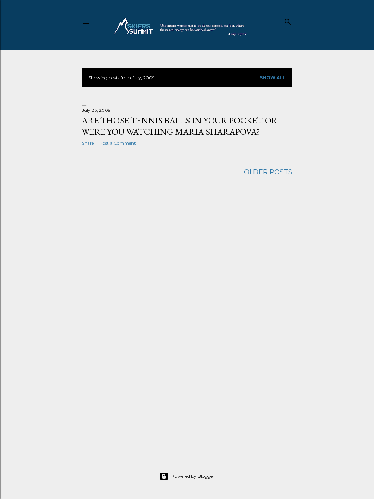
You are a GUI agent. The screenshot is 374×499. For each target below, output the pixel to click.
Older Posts (268, 172)
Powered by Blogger (192, 476)
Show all (273, 77)
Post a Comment (117, 143)
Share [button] (88, 143)
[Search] (287, 20)
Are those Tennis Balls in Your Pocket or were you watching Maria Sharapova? (180, 126)
